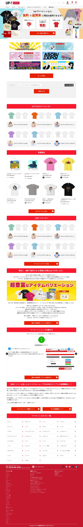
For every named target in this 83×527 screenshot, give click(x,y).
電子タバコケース (64, 436)
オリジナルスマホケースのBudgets (36, 478)
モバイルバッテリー (12, 436)
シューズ (27, 450)
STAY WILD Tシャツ (11, 199)
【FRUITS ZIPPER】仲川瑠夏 (20, 143)
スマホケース (63, 431)
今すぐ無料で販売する (43, 33)
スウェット (10, 426)
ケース (26, 441)
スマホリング (28, 436)
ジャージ (27, 455)
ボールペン (27, 445)
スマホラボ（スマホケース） (35, 487)
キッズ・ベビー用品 (9, 510)
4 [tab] (42, 373)
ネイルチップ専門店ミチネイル (35, 481)
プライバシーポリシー (58, 475)
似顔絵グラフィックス (34, 480)
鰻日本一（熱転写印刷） (48, 199)
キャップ (10, 460)
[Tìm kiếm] (63, 2)
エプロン (10, 431)
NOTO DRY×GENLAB (30, 199)
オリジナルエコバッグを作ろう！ (36, 490)
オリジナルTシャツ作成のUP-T (35, 472)
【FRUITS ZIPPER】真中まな (67, 124)
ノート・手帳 (46, 445)
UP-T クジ (32, 475)
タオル (44, 426)
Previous (7, 354)
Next (76, 354)
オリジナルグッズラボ (34, 486)
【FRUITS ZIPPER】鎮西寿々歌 (44, 124)
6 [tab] (46, 373)
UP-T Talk (32, 474)
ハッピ (9, 455)
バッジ (44, 441)
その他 (26, 460)
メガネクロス (63, 445)
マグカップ (45, 436)
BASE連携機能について (57, 409)
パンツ (26, 426)
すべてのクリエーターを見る (41, 263)
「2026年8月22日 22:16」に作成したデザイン (68, 200)
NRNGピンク (45, 173)
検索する (40, 91)
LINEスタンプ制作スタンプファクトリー (37, 483)
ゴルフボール (11, 450)
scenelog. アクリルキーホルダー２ (32, 174)
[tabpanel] (41, 356)
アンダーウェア (46, 431)
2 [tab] (38, 373)
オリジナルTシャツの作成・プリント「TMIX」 (38, 489)
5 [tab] (44, 373)
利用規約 (56, 474)
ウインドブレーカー (29, 431)
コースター (45, 450)
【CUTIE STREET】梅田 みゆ (44, 143)
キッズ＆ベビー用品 (65, 450)
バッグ (45, 7)
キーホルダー (11, 441)
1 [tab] (36, 373)
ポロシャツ (27, 421)
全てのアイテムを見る (41, 211)
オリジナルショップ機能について (26, 409)
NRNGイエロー (64, 173)
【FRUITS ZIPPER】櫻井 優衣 (20, 124)
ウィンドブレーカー (9, 513)
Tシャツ (7, 7)
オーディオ (62, 441)
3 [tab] (40, 373)
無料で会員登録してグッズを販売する (41, 323)
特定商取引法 (57, 472)
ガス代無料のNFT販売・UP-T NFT (36, 477)
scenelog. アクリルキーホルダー (14, 173)
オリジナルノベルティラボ (35, 484)
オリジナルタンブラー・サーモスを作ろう (37, 492)
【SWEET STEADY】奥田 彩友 (67, 143)
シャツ (44, 421)
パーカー (13, 7)
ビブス (61, 455)
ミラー (9, 445)
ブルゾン (45, 455)
